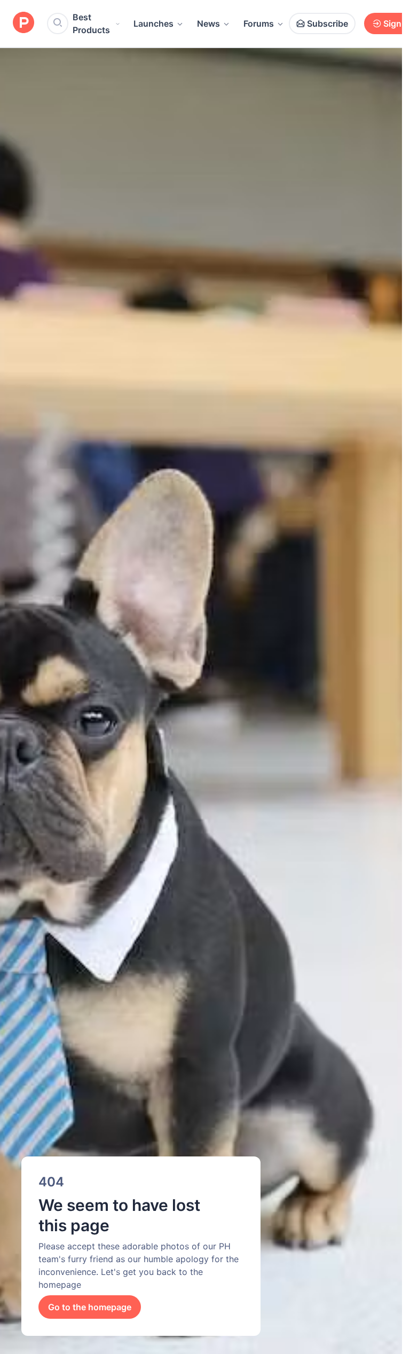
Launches (153, 23)
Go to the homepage (89, 1307)
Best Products (91, 23)
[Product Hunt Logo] (23, 23)
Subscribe (327, 23)
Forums (258, 23)
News (208, 23)
